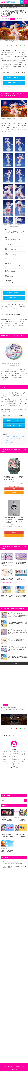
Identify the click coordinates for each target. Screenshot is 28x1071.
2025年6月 (22, 709)
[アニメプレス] (8, 2)
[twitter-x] (14, 767)
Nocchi (14, 749)
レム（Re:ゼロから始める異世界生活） (10, 709)
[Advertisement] (14, 676)
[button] (3, 45)
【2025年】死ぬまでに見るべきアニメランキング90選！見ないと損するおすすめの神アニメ (14, 862)
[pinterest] (17, 767)
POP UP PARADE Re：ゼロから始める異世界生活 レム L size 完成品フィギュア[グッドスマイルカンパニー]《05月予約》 (13, 520)
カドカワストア (9, 440)
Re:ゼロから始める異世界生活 (9, 707)
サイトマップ (6, 1066)
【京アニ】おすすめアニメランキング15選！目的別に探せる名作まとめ (14, 867)
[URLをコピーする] (25, 45)
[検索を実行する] (25, 800)
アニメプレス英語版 (20, 1066)
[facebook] (11, 767)
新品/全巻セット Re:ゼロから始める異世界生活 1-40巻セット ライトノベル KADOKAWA (13, 478)
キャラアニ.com (9, 442)
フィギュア (12, 18)
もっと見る (14, 603)
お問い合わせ (12, 1066)
